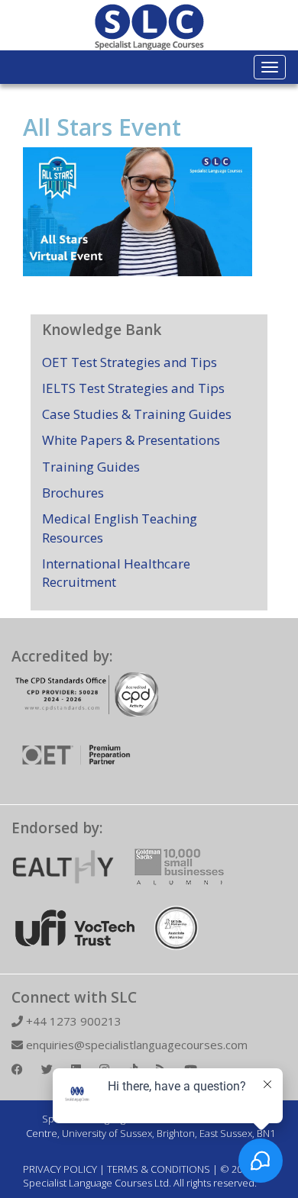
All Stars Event (102, 127)
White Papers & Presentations (131, 440)
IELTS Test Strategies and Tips (133, 388)
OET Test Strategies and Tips (129, 362)
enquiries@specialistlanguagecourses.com (135, 1044)
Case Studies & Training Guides (137, 414)
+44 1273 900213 (72, 1021)
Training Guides (91, 466)
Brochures (73, 492)
